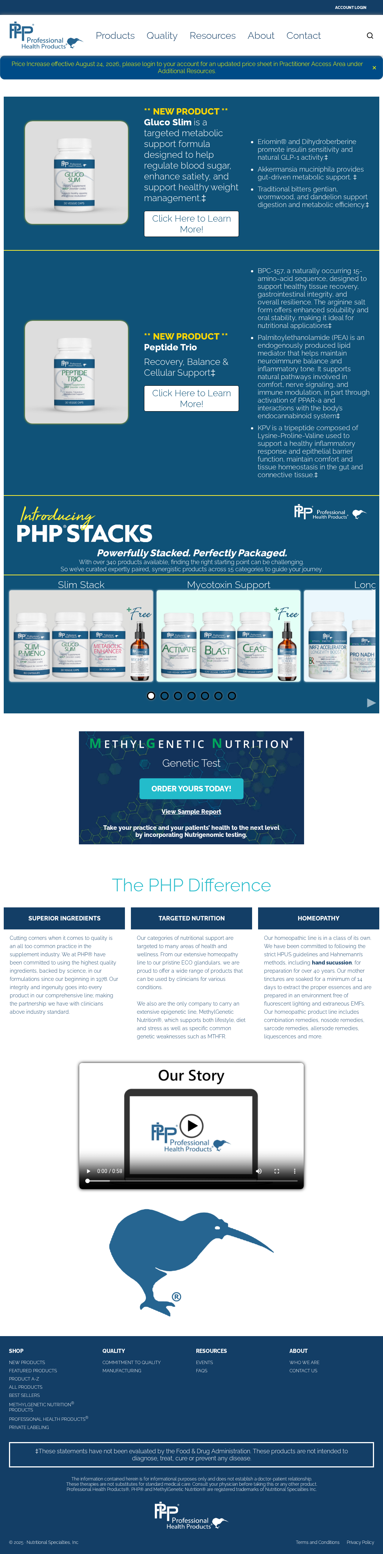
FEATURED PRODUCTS (33, 1370)
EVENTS (204, 1362)
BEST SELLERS (24, 1395)
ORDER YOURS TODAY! (191, 788)
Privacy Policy (360, 1542)
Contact (304, 35)
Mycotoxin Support (228, 584)
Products (115, 35)
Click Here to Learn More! (191, 224)
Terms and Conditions (318, 1542)
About (261, 35)
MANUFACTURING (121, 1370)
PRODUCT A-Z (24, 1379)
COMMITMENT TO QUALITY (131, 1362)
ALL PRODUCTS (25, 1387)
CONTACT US (303, 1370)
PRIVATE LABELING (29, 1427)
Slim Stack (81, 584)
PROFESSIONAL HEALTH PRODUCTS (48, 1419)
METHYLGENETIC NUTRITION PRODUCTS (41, 1407)
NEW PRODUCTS (27, 1362)
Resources (213, 35)
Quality (162, 35)
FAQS (201, 1370)
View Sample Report (191, 811)
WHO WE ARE (304, 1362)
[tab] (151, 696)
